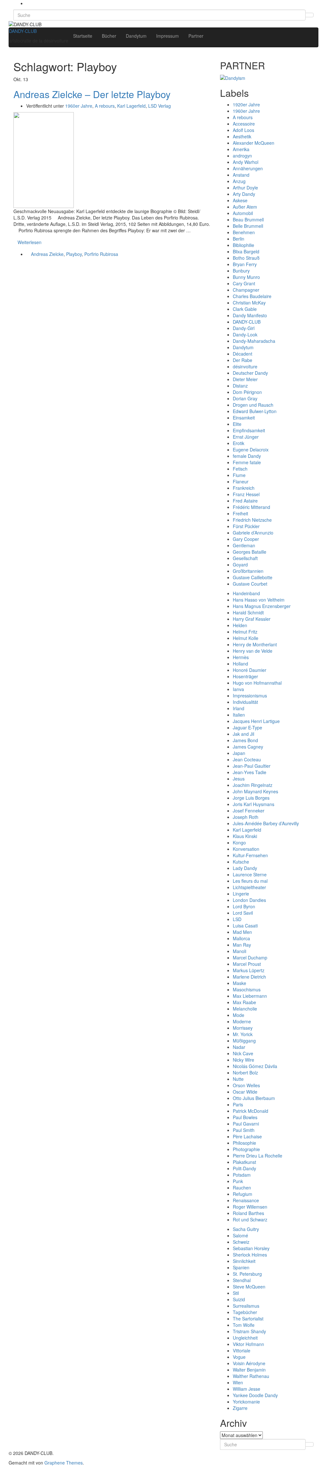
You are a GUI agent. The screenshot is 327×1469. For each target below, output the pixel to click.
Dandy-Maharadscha (254, 341)
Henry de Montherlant (255, 644)
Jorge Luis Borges (251, 798)
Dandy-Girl (244, 328)
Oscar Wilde (245, 1091)
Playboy (74, 254)
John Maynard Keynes (255, 791)
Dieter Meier (245, 379)
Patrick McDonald (250, 1111)
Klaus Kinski (245, 836)
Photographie (246, 1149)
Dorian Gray (245, 398)
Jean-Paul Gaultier (251, 766)
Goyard (240, 564)
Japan (239, 753)
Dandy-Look (245, 334)
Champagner (246, 290)
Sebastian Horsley (251, 1248)
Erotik (238, 443)
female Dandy (247, 456)
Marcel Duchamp (250, 957)
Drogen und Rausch (253, 405)
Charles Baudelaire (252, 296)
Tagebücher (245, 1312)
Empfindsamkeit (249, 430)
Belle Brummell (248, 226)
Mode (238, 1015)
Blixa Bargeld (246, 251)
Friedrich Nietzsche (252, 520)
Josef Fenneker (248, 810)
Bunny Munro (246, 277)
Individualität (245, 702)
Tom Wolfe (244, 1325)
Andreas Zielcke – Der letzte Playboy (92, 94)
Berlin (238, 238)
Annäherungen (248, 168)
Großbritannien (248, 571)
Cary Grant (244, 283)
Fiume (239, 475)
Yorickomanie (246, 1401)
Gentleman (244, 545)
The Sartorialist (248, 1318)
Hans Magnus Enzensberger (262, 606)
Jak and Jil (243, 734)
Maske (239, 983)
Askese (240, 200)
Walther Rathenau (251, 1376)
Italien (239, 714)
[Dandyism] (232, 77)
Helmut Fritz (245, 631)
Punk (238, 1181)
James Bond (245, 740)
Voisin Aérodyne (249, 1363)
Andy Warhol (245, 162)
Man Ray (242, 945)
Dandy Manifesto (250, 315)
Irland (238, 708)
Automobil (243, 213)
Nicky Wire (243, 1060)
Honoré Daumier (249, 670)
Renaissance (246, 1200)
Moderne (242, 1021)
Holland (240, 663)
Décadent (242, 353)
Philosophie (244, 1143)
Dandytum (136, 36)
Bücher (109, 36)
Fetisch (240, 468)
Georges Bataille (249, 552)
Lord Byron (244, 906)
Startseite (82, 36)
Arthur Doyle (245, 187)
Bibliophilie (243, 245)
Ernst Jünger (246, 437)
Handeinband (246, 593)
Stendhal (242, 1280)
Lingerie (241, 893)
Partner (195, 36)
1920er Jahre (246, 104)
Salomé (240, 1235)
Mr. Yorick (243, 1034)
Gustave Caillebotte (252, 577)
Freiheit (240, 513)
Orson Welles (246, 1085)
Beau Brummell (248, 219)
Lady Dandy (245, 868)
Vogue (239, 1357)
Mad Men (242, 932)
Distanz (240, 385)
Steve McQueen (249, 1286)
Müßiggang (244, 1040)
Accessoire (244, 123)
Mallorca (241, 938)
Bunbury (241, 270)
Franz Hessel (246, 494)
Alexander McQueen (253, 143)
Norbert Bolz (245, 1072)
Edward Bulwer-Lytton (255, 411)
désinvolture (245, 366)
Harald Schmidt (248, 612)
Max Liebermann (250, 996)
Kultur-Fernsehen (250, 855)
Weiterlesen (30, 242)
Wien (238, 1382)
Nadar (239, 1047)
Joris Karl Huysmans (253, 804)
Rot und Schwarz (250, 1219)
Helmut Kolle (245, 638)
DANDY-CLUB (23, 31)
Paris (238, 1104)
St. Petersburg (247, 1274)
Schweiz (241, 1242)
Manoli (239, 951)
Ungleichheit (245, 1337)
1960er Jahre (78, 106)
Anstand (241, 175)
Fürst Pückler (246, 526)
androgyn (242, 155)
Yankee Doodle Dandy (255, 1395)
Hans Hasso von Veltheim (259, 599)
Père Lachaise (247, 1136)
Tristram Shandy (249, 1331)
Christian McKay (249, 302)
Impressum (167, 36)
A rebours (105, 106)
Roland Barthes (248, 1213)
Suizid (239, 1299)
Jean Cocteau (247, 759)
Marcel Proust (247, 964)
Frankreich (244, 488)
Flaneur (240, 481)
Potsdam (242, 1175)
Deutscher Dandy (250, 373)
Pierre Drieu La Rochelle (257, 1155)
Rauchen (242, 1187)
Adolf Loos (243, 130)
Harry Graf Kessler (251, 619)
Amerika (241, 149)
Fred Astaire (245, 500)
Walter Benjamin (249, 1369)
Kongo (239, 842)
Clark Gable (245, 309)
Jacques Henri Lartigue (256, 721)
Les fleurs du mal (250, 881)
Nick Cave (243, 1053)
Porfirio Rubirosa (101, 254)
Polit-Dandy (244, 1168)
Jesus (239, 778)
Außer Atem (245, 207)
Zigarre (240, 1408)
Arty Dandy (244, 194)
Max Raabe (244, 1002)
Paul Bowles (245, 1117)
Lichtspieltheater (249, 887)
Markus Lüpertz (248, 970)
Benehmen (244, 232)
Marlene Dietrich (249, 976)
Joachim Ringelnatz (252, 785)
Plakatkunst (244, 1162)
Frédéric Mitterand (251, 507)
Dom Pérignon (247, 392)
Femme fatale (247, 462)
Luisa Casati (245, 925)
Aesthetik (242, 136)
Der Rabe (242, 360)
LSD (237, 919)
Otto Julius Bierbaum (254, 1098)
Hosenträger (245, 676)
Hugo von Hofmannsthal (257, 683)
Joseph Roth (245, 817)
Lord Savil (243, 913)
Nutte (238, 1079)
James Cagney (248, 746)
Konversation (246, 849)
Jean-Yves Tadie (249, 772)
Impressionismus (250, 695)
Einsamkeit (244, 417)
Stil (236, 1293)
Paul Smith (244, 1130)
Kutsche (241, 861)
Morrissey (243, 1028)
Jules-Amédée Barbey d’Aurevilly (266, 823)
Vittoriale (241, 1350)
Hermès (241, 657)
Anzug (239, 181)
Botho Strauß (246, 258)
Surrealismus (246, 1306)
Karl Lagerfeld (131, 106)
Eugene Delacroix (251, 449)
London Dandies (249, 900)
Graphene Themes (63, 1462)
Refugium (242, 1194)
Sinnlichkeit (244, 1261)
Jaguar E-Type (247, 727)
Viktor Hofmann (248, 1344)
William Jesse (246, 1389)
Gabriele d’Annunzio (253, 532)
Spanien (241, 1267)
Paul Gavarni (246, 1123)
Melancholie (245, 1008)
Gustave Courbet (250, 584)
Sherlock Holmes (250, 1254)
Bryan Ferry (245, 264)
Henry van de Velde (252, 651)
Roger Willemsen (250, 1207)
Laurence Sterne (250, 874)
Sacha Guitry (246, 1229)
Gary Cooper (246, 539)
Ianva (238, 689)
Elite (237, 424)
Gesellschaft (245, 558)
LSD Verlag (159, 106)
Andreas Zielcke (47, 254)
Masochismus (247, 989)
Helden (240, 625)
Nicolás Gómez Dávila (255, 1066)
